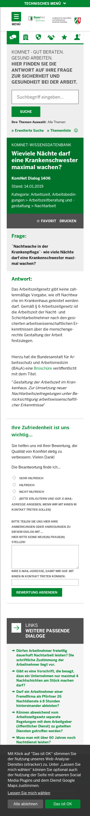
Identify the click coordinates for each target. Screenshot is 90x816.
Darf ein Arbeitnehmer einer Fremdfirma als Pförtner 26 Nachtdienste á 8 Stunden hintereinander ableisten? (39, 699)
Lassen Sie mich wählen (29, 793)
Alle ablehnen (25, 803)
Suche (26, 112)
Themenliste (60, 130)
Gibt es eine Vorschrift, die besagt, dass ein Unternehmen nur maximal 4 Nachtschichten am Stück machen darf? (47, 678)
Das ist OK (63, 803)
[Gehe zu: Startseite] (36, 19)
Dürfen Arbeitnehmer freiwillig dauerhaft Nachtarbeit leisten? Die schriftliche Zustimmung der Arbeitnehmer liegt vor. (45, 658)
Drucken (68, 221)
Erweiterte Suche (29, 130)
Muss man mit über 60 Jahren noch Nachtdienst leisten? (46, 740)
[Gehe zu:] (13, 37)
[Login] (77, 37)
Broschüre (43, 368)
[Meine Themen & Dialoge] (64, 37)
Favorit (48, 221)
